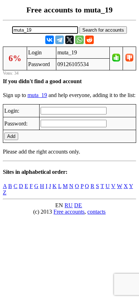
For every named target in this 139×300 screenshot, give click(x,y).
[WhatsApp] (79, 40)
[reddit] (89, 40)
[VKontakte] (49, 40)
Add (11, 136)
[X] (69, 40)
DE (78, 205)
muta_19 (37, 95)
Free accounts (68, 212)
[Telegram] (59, 40)
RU (69, 205)
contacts (96, 212)
